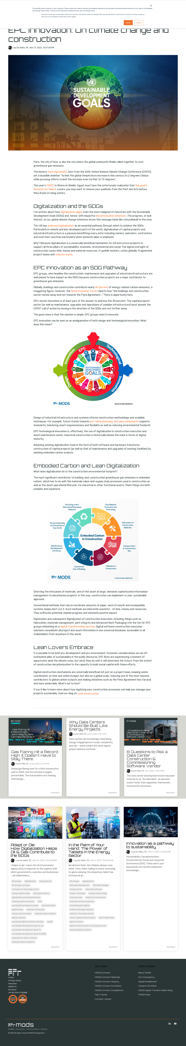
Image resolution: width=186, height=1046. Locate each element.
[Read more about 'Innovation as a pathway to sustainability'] (151, 822)
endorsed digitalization (61, 225)
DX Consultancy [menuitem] (146, 977)
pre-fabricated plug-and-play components (114, 421)
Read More (55, 793)
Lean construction (88, 693)
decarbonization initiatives (111, 215)
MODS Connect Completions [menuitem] (109, 990)
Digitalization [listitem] (30, 881)
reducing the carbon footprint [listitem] (24, 938)
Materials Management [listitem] (79, 885)
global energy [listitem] (17, 910)
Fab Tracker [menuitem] (101, 995)
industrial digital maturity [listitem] (80, 930)
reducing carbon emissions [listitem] (23, 901)
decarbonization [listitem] (48, 905)
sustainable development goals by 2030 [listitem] (29, 934)
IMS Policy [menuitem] (44, 1029)
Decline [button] (139, 22)
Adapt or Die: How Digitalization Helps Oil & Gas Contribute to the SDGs (34, 850)
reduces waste (64, 254)
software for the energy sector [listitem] (25, 889)
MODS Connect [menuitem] (102, 973)
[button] (170, 1024)
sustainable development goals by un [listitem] (27, 926)
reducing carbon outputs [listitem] (45, 914)
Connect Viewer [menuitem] (103, 999)
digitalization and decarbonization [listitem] (26, 897)
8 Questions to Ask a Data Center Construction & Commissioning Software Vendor (147, 759)
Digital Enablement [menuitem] (147, 981)
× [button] (151, 5)
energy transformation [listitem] (21, 914)
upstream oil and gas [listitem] (35, 910)
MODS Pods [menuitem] (144, 995)
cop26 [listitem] (50, 922)
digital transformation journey (77, 626)
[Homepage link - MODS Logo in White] (21, 1025)
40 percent (101, 287)
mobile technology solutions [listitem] (81, 910)
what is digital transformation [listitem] (82, 918)
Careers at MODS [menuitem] (147, 986)
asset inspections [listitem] (106, 918)
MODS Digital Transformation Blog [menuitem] (155, 990)
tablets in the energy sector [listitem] (82, 914)
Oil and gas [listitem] (16, 881)
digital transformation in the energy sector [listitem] (88, 926)
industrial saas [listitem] (76, 897)
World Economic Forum (84, 291)
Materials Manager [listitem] (101, 885)
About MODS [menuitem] (144, 973)
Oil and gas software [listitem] (21, 885)
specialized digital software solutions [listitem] (28, 922)
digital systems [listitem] (76, 922)
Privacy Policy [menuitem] (20, 1029)
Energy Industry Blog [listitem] (21, 893)
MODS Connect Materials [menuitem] (107, 977)
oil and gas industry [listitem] (41, 893)
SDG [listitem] (40, 901)
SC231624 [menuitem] (11, 1029)
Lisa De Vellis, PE (20, 47)
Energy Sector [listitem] (45, 881)
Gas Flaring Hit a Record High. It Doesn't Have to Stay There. (34, 755)
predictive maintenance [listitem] (96, 897)
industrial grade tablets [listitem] (79, 905)
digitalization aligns (71, 211)
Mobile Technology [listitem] (77, 893)
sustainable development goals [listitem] (25, 905)
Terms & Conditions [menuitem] (32, 1029)
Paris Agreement (57, 171)
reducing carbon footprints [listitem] (23, 942)
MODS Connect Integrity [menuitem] (107, 981)
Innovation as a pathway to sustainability (150, 845)
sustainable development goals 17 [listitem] (26, 930)
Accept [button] (128, 22)
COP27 (50, 185)
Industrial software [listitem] (94, 889)
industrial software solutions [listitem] (82, 901)
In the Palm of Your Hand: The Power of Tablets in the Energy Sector (90, 850)
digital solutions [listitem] (18, 918)
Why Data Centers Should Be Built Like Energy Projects (88, 725)
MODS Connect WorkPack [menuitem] (108, 986)
